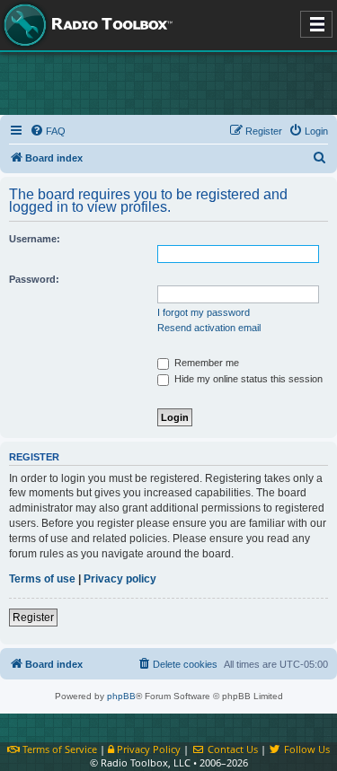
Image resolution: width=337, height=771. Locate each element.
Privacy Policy (147, 749)
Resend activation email (209, 327)
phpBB (121, 696)
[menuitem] (48, 131)
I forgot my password (203, 312)
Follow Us (305, 749)
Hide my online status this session (247, 378)
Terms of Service (58, 749)
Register (33, 617)
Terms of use (42, 579)
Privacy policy (120, 579)
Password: (34, 279)
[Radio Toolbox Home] (85, 25)
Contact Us (231, 749)
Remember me (205, 362)
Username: (34, 238)
